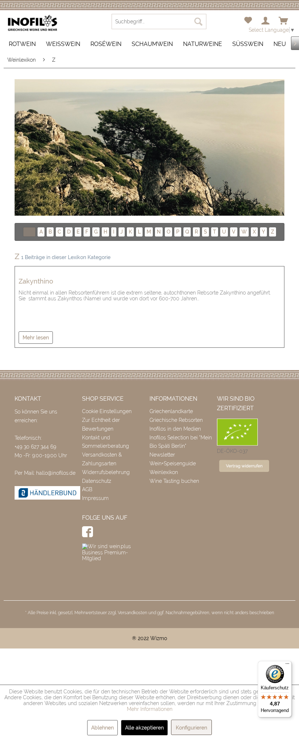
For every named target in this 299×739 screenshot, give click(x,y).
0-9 (29, 232)
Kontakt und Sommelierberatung (105, 442)
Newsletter (162, 455)
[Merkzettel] (248, 21)
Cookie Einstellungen (107, 411)
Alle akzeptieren (144, 728)
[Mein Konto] (266, 21)
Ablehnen (102, 728)
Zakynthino (36, 281)
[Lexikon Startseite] (149, 147)
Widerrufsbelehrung (106, 472)
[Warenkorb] (283, 21)
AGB (87, 489)
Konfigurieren (191, 728)
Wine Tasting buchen (174, 481)
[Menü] (287, 665)
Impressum (95, 498)
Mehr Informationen (149, 709)
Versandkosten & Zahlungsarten (102, 459)
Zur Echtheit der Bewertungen (101, 424)
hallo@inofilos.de (55, 473)
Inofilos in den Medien (175, 429)
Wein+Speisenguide (173, 463)
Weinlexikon (164, 472)
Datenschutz (96, 481)
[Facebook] (87, 531)
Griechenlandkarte (171, 411)
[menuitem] (248, 21)
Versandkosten (132, 612)
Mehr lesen (36, 337)
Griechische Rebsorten (176, 420)
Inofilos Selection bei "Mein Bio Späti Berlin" (181, 442)
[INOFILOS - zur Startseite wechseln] (32, 23)
